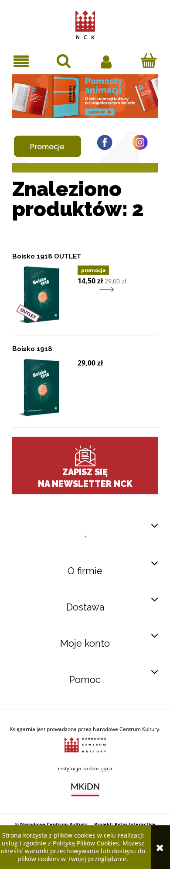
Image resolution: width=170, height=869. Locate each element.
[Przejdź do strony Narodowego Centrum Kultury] (85, 744)
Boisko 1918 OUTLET (47, 256)
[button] (21, 61)
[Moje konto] (106, 61)
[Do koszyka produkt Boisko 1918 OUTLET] (83, 295)
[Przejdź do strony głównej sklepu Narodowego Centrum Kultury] (85, 23)
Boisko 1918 (32, 349)
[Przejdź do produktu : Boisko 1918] (41, 387)
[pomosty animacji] (85, 95)
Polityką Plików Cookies (86, 843)
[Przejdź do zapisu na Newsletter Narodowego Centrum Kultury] (85, 455)
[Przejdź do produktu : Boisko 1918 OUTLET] (41, 295)
